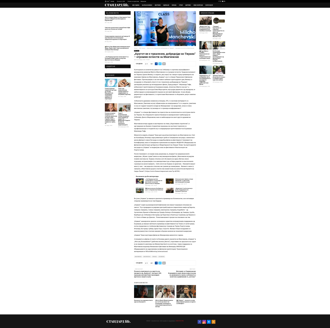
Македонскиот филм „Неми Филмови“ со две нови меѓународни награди (184, 180)
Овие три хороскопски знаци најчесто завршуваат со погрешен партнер (124, 91)
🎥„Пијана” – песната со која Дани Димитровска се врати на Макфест (186, 301)
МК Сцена (135, 5)
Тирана (154, 256)
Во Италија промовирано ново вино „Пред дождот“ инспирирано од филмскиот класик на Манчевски (219, 56)
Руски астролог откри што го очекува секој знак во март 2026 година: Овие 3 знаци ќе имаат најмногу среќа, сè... (111, 118)
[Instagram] (204, 322)
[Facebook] (199, 322)
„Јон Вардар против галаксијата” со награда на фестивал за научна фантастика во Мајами (153, 181)
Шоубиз (158, 5)
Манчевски (138, 256)
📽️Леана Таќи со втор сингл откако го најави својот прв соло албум (219, 78)
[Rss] (213, 322)
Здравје (166, 5)
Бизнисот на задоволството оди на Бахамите (143, 301)
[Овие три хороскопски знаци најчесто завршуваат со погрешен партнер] (124, 83)
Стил (181, 5)
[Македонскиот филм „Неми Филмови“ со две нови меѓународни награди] (170, 181)
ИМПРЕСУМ (180, 321)
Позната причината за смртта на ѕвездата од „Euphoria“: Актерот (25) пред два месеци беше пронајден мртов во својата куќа (147, 274)
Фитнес (188, 5)
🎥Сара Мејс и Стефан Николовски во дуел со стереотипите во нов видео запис (204, 54)
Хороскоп (209, 5)
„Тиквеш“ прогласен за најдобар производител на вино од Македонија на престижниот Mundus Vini (218, 31)
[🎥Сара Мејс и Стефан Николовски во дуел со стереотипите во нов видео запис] (205, 45)
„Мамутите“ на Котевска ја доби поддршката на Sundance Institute (183, 190)
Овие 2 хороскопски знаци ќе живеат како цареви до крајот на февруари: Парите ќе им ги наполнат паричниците (124, 118)
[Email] (209, 322)
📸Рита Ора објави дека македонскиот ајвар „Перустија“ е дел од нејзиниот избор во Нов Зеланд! (117, 48)
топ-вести (161, 256)
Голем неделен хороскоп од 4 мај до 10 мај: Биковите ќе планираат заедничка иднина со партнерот (117, 37)
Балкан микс (147, 5)
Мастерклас (147, 256)
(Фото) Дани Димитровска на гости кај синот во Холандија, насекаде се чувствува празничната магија (164, 303)
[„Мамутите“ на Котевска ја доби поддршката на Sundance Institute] (170, 190)
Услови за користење (133, 1)
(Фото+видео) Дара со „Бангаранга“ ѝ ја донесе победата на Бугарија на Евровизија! (117, 18)
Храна (174, 5)
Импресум (143, 1)
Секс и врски (198, 5)
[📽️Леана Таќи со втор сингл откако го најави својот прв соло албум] (219, 70)
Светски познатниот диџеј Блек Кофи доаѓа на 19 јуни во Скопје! (117, 28)
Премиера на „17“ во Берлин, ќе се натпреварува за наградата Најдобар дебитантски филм (204, 80)
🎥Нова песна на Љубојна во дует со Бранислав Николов (154, 189)
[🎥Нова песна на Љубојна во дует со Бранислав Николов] (140, 190)
